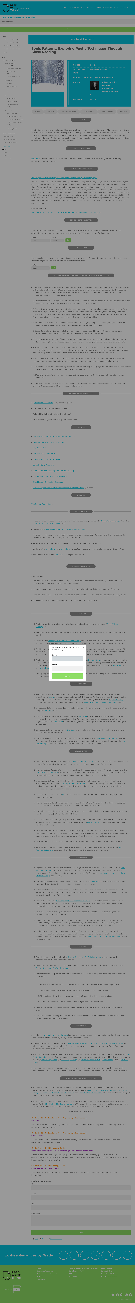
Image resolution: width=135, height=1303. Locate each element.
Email (54, 665)
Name (54, 655)
